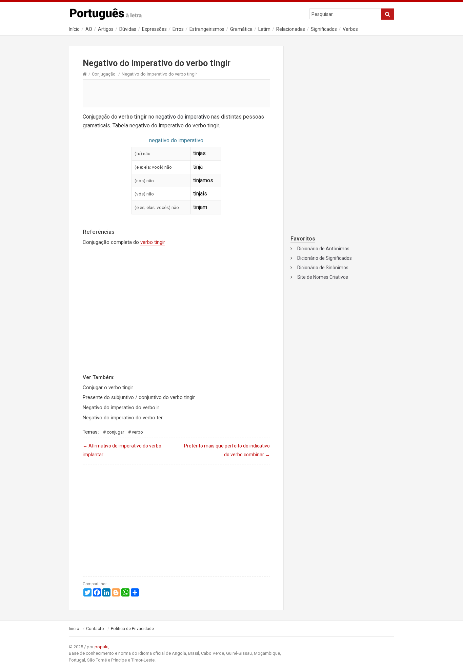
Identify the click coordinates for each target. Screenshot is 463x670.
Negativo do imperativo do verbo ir (121, 407)
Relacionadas (290, 29)
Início (74, 29)
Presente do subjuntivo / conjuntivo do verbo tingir (139, 397)
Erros (178, 29)
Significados (324, 29)
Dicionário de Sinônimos (322, 267)
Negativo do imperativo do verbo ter (123, 418)
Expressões (154, 29)
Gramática (241, 29)
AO (88, 29)
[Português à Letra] (109, 12)
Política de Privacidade (132, 628)
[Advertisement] (176, 93)
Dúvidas (127, 29)
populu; (102, 646)
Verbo (137, 432)
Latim (264, 29)
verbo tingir (152, 242)
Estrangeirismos (206, 29)
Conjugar (115, 432)
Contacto (95, 628)
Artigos (106, 29)
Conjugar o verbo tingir (108, 387)
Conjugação (104, 74)
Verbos (350, 29)
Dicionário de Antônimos (323, 248)
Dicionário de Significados (324, 258)
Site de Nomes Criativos (322, 277)
